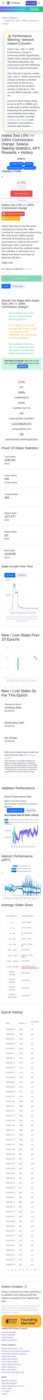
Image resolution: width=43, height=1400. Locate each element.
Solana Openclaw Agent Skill (12, 1372)
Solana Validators (10, 17)
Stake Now (22, 366)
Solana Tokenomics (9, 1367)
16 (35, 1270)
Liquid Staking (7, 1337)
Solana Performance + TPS (11, 1348)
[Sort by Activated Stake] (32, 1024)
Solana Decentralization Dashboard (15, 1351)
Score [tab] (6, 286)
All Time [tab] (9, 575)
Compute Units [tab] (15, 810)
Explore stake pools (9, 1340)
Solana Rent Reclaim (9, 1359)
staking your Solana (17, 119)
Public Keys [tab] (18, 286)
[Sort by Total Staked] (33, 916)
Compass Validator (8, 1332)
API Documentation (9, 1369)
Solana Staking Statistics (11, 1364)
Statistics (29, 164)
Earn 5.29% (34, 9)
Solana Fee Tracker (8, 1356)
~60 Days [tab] (22, 575)
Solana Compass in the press (13, 1386)
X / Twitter (5, 1391)
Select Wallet (31, 3)
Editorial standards (9, 1383)
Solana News (6, 1388)
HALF (26, 269)
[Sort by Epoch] (25, 1023)
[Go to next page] (39, 1270)
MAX (30, 269)
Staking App (21, 200)
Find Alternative (21, 193)
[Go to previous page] (4, 1270)
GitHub (4, 1394)
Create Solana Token (9, 1362)
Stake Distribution (14, 168)
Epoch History (29, 168)
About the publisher (9, 1380)
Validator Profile (16, 164)
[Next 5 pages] (31, 1270)
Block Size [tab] (31, 810)
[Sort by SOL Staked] (17, 916)
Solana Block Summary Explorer (14, 1354)
